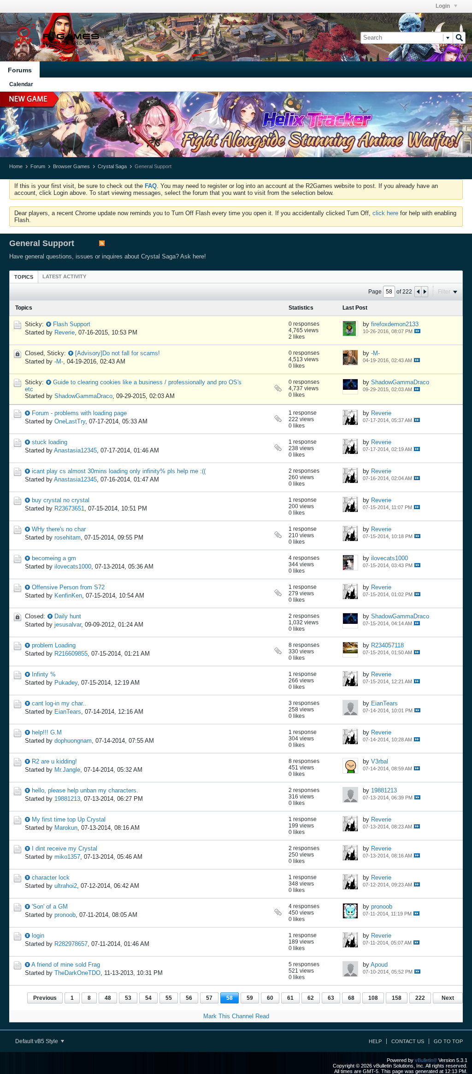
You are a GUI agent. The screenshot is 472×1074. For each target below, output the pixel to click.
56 (189, 998)
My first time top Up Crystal (69, 819)
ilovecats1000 (72, 566)
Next (448, 998)
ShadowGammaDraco (83, 396)
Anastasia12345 (75, 450)
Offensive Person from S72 (68, 587)
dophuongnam (73, 740)
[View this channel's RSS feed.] (102, 244)
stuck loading (49, 442)
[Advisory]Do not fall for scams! (117, 353)
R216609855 (71, 653)
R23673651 (69, 508)
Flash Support (71, 324)
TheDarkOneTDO (77, 972)
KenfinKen (68, 595)
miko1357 (67, 856)
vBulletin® (426, 1060)
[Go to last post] (417, 331)
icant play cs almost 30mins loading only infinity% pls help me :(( (119, 471)
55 (168, 998)
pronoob (65, 914)
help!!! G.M (47, 732)
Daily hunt (67, 616)
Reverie (64, 332)
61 (290, 998)
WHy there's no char (59, 529)
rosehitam (67, 537)
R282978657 (71, 943)
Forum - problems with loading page (79, 413)
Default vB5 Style (37, 1041)
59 (250, 998)
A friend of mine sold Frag (65, 964)
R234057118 (387, 645)
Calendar (21, 84)
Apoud (379, 964)
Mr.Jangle (67, 769)
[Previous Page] (418, 292)
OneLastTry (69, 421)
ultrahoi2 (65, 885)
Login (443, 6)
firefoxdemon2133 (395, 324)
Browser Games (71, 166)
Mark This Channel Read (236, 1016)
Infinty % (44, 674)
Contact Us (407, 1041)
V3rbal (379, 761)
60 (270, 998)
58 (229, 998)
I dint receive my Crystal (64, 848)
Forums (20, 70)
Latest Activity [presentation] (64, 276)
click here (385, 213)
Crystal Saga (112, 166)
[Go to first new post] (48, 324)
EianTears (67, 711)
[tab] (23, 276)
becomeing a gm (54, 558)
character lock (51, 877)
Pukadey (65, 682)
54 (148, 998)
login (38, 935)
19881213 (67, 798)
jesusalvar (67, 624)
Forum (37, 166)
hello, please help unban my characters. (85, 790)
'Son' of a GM (50, 906)
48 (108, 998)
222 (420, 998)
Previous (45, 998)
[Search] (459, 38)
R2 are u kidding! (54, 761)
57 (209, 998)
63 (331, 998)
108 (373, 998)
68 (351, 998)
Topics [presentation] (23, 277)
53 (128, 998)
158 (396, 998)
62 (310, 998)
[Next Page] (424, 292)
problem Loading (54, 645)
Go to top (448, 1041)
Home (16, 166)
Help (375, 1041)
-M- (58, 361)
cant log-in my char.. (59, 703)
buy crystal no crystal (60, 500)
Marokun (65, 827)
